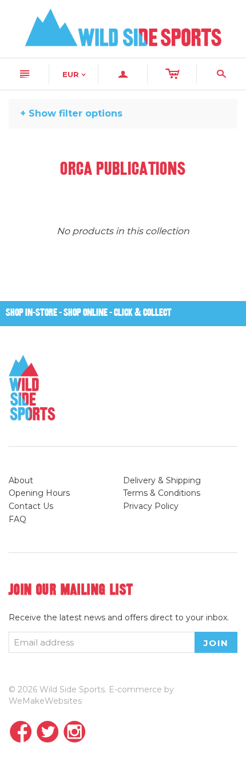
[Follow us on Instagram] (74, 732)
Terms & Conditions (161, 493)
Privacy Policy (150, 506)
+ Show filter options (71, 113)
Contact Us (31, 506)
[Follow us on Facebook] (21, 732)
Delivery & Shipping (162, 480)
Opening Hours (39, 493)
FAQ (17, 519)
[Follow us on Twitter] (47, 732)
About (21, 480)
